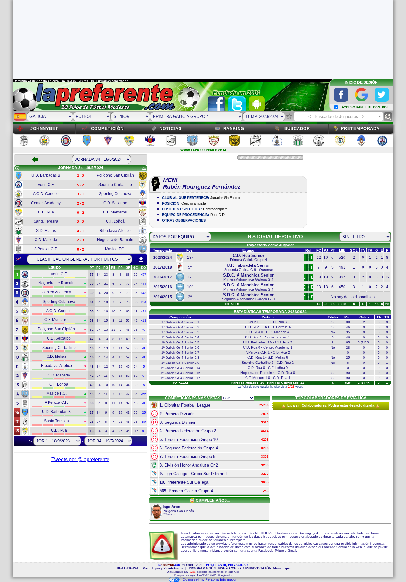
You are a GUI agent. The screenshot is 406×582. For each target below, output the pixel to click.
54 (136, 366)
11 (120, 320)
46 (128, 421)
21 (106, 283)
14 (120, 348)
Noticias (171, 128)
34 (99, 274)
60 (128, 311)
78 (128, 283)
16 (106, 311)
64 (136, 394)
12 (106, 366)
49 (136, 311)
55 (128, 320)
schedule (17, 168)
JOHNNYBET (44, 128)
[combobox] (338, 116)
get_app (144, 168)
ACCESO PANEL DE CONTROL (365, 107)
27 (120, 431)
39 (136, 385)
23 (106, 274)
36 (136, 293)
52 (128, 348)
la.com (169, 564)
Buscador (297, 128)
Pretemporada (360, 128)
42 (136, 320)
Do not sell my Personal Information (210, 579)
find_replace (388, 116)
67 (136, 357)
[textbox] (338, 116)
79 (128, 293)
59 (128, 357)
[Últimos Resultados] (18, 259)
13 (106, 329)
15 (106, 320)
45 (128, 329)
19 (120, 412)
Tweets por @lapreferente (80, 459)
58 (136, 339)
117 (135, 431)
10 (113, 311)
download (141, 259)
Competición (107, 128)
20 (106, 293)
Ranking (233, 128)
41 (128, 412)
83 (128, 274)
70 (128, 302)
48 (136, 403)
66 (136, 412)
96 (136, 421)
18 (106, 302)
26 (136, 274)
